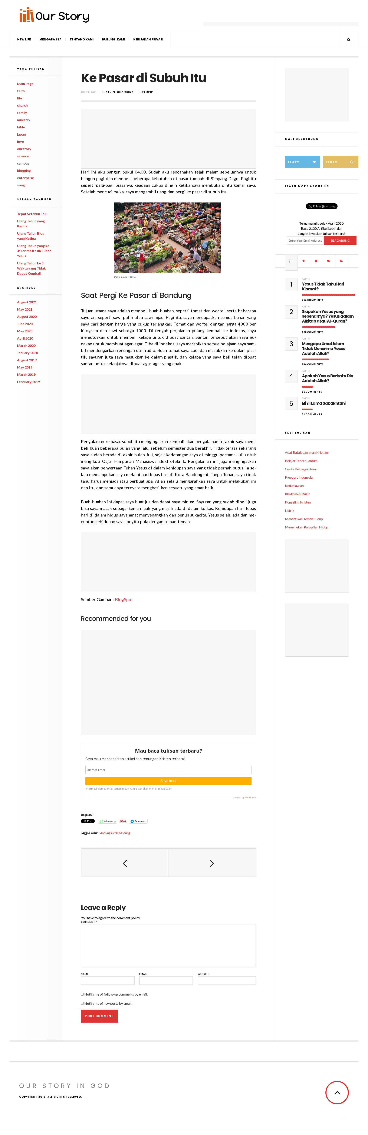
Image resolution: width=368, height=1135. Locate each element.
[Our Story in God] (54, 14)
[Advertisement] (280, 16)
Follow (293, 162)
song (21, 185)
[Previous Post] (124, 863)
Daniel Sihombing (119, 92)
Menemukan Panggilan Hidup (306, 527)
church (22, 105)
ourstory (24, 149)
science (23, 156)
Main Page (25, 84)
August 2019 (27, 360)
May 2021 (24, 309)
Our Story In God (65, 1085)
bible (21, 127)
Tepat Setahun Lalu (32, 214)
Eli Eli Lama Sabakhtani (323, 403)
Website (203, 974)
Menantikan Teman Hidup (304, 519)
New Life (24, 39)
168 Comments (313, 332)
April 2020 (25, 338)
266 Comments (313, 299)
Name (85, 974)
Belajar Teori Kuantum (301, 461)
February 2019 (28, 382)
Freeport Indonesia (299, 477)
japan (21, 134)
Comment (89, 922)
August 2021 (27, 302)
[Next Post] (212, 863)
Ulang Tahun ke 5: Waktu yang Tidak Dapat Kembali (31, 268)
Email (143, 974)
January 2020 (27, 353)
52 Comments (312, 414)
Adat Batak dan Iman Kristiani (307, 452)
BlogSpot (124, 599)
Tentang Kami (81, 39)
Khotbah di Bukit (297, 494)
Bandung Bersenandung (114, 833)
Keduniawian (294, 486)
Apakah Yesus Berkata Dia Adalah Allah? (327, 378)
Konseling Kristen (298, 502)
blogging (24, 170)
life (19, 98)
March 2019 (26, 374)
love (20, 141)
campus (23, 163)
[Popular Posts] (291, 261)
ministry (23, 120)
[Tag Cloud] (341, 261)
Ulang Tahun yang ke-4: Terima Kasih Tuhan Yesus (34, 251)
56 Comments (312, 391)
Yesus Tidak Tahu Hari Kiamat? (323, 287)
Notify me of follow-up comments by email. (116, 994)
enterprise (25, 178)
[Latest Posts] (316, 261)
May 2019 (24, 367)
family (22, 112)
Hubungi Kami (113, 39)
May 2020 (24, 331)
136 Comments (313, 364)
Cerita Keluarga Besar (301, 469)
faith (21, 91)
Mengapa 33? (50, 39)
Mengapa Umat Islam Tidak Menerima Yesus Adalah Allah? (323, 349)
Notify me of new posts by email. (108, 1003)
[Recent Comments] (329, 261)
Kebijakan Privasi (148, 39)
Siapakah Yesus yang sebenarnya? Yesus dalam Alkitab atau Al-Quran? (328, 316)
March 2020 (26, 345)
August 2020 (27, 316)
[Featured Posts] (304, 261)
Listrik (289, 510)
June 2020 (25, 324)
